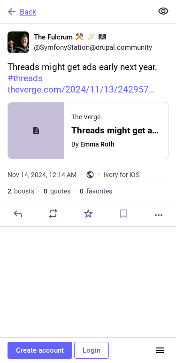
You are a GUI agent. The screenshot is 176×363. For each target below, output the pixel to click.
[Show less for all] (163, 11)
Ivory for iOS (121, 174)
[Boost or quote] (53, 213)
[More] (158, 215)
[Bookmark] (123, 213)
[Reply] (17, 213)
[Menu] (160, 350)
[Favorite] (88, 213)
